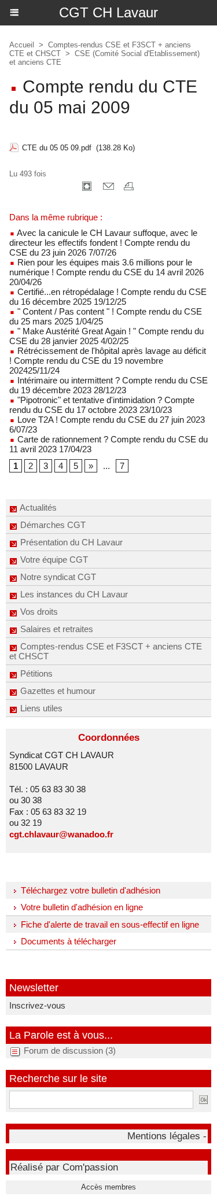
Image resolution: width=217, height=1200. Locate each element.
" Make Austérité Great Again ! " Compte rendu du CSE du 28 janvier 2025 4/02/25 (106, 336)
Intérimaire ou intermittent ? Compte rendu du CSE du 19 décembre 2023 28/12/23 (108, 385)
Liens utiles (40, 708)
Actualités (37, 507)
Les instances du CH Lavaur (73, 594)
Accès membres (108, 1187)
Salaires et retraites (55, 629)
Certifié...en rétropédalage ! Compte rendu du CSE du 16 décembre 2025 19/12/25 (108, 297)
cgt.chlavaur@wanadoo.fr (61, 834)
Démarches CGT (52, 525)
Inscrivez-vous (37, 1005)
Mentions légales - (167, 1136)
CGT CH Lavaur (108, 12)
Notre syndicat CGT (57, 577)
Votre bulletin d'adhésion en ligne (81, 907)
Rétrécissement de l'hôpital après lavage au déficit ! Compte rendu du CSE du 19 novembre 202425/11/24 (107, 360)
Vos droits (38, 611)
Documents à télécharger (67, 941)
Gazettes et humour (56, 691)
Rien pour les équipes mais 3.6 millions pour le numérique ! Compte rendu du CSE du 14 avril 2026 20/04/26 (106, 272)
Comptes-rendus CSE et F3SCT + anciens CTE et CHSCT (105, 651)
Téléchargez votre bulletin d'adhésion (89, 890)
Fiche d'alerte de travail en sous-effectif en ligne (109, 924)
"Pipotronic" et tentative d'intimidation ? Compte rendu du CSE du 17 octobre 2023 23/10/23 (101, 405)
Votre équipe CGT (53, 559)
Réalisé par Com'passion (64, 1167)
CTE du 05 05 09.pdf (56, 147)
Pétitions (35, 673)
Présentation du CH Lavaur (70, 542)
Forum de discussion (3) (70, 1050)
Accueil (21, 44)
